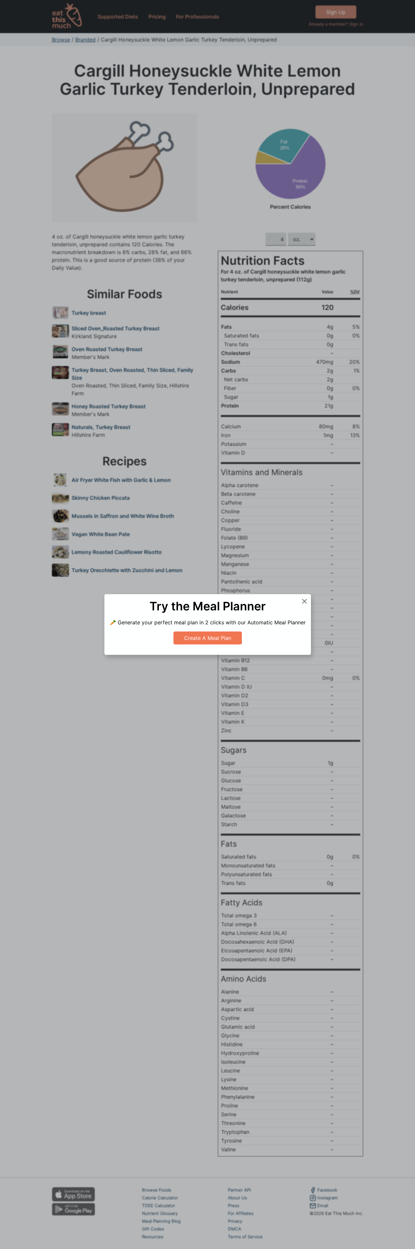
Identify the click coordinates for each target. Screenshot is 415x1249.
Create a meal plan (207, 638)
